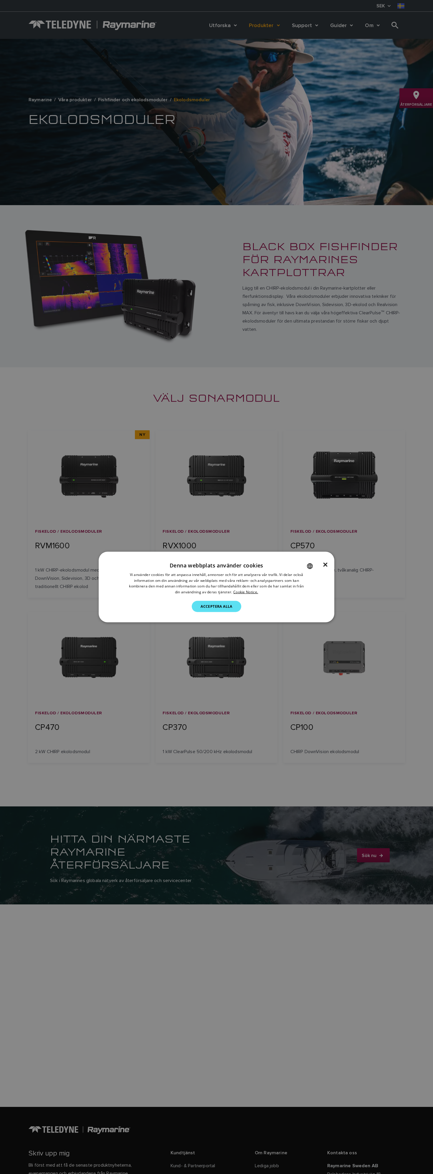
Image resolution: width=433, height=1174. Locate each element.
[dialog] (216, 587)
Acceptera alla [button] (216, 606)
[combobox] (310, 566)
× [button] (325, 564)
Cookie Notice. (245, 592)
